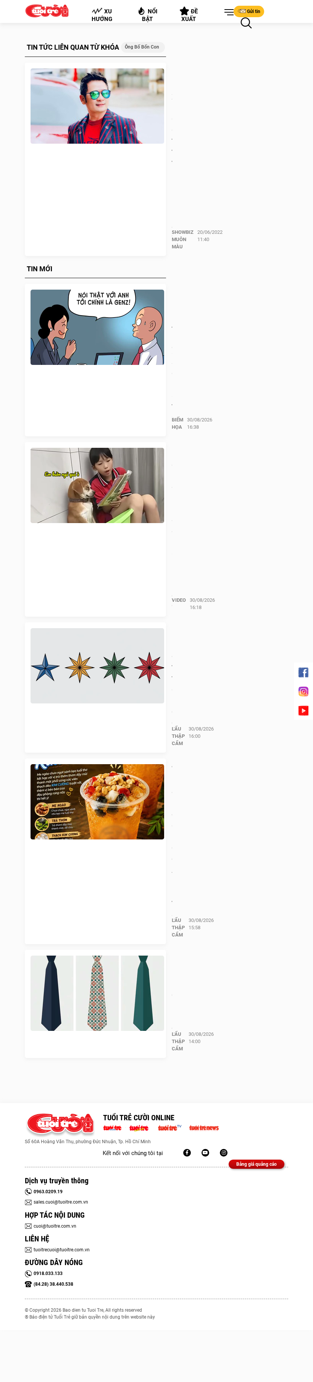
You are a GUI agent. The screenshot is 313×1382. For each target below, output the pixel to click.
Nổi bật (150, 15)
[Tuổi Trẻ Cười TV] (205, 1153)
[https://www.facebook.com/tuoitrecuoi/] (187, 1153)
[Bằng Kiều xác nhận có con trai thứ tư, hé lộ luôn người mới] (97, 106)
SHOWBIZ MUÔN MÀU (183, 239)
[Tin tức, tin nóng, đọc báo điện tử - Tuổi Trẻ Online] (114, 1127)
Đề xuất (190, 15)
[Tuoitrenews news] (204, 1127)
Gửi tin (253, 11)
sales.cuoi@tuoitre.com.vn (61, 1202)
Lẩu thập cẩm (178, 736)
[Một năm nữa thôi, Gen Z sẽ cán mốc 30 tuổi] (97, 327)
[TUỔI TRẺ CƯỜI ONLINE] (60, 1125)
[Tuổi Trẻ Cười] (223, 1153)
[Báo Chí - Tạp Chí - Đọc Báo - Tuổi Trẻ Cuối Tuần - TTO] (142, 1127)
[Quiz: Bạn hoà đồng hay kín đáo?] (97, 993)
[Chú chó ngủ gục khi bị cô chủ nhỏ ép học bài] (97, 485)
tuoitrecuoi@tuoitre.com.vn (62, 1249)
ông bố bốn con (142, 47)
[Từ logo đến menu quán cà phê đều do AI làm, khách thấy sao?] (97, 802)
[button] (227, 12)
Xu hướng (102, 15)
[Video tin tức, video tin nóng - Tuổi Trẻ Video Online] (173, 1127)
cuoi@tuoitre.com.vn (55, 1226)
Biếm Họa (177, 423)
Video (179, 600)
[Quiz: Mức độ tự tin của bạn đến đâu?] (97, 666)
